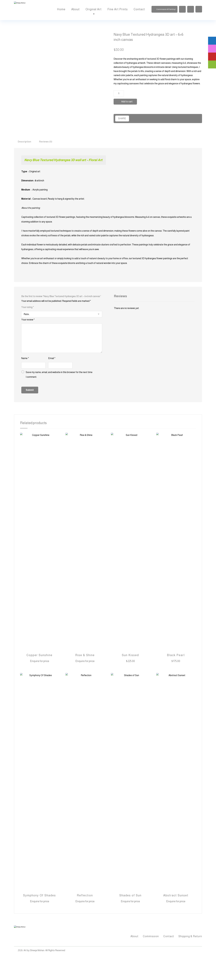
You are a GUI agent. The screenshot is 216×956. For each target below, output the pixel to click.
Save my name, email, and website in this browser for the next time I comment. (59, 374)
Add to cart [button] (132, 661)
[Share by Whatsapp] (175, 118)
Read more (41, 661)
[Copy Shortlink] (195, 118)
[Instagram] (193, 951)
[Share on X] (144, 118)
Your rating (27, 307)
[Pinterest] (199, 951)
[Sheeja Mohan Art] (28, 10)
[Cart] (190, 9)
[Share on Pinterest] (154, 118)
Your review (28, 319)
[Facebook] (187, 951)
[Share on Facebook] (134, 118)
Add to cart (127, 101)
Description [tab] (24, 141)
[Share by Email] (185, 118)
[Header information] (198, 9)
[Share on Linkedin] (164, 118)
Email (51, 358)
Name (25, 358)
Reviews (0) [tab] (45, 141)
